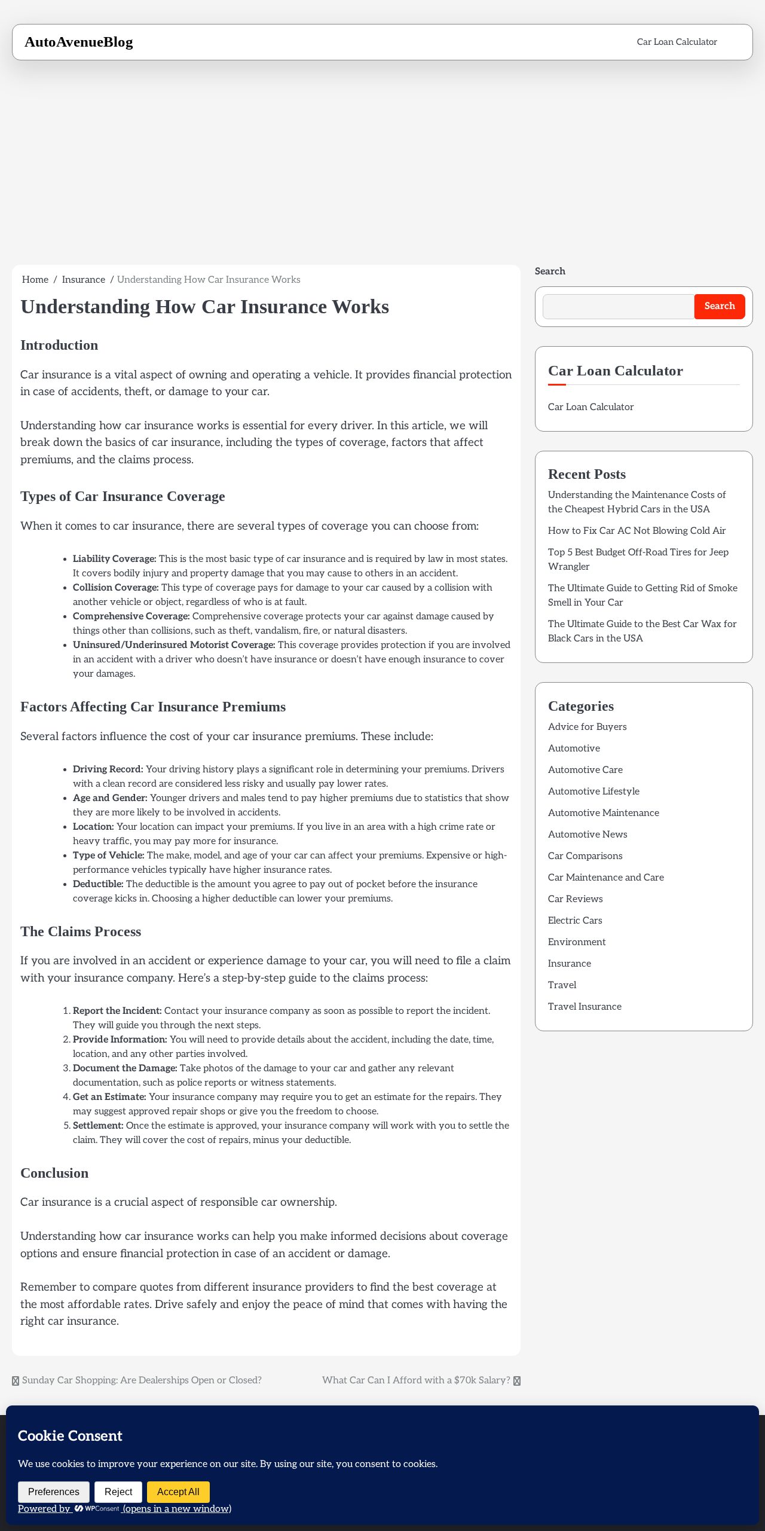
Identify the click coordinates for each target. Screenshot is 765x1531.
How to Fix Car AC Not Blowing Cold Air (637, 531)
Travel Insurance (585, 1007)
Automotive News (588, 835)
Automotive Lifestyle (593, 791)
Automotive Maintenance (603, 813)
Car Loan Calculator (677, 41)
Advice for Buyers (587, 727)
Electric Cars (575, 921)
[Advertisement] (382, 170)
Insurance (569, 964)
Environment (577, 942)
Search (550, 271)
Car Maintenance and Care (606, 878)
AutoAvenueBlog (79, 41)
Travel (562, 985)
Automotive (574, 748)
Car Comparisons (585, 856)
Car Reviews (575, 899)
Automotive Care (585, 770)
